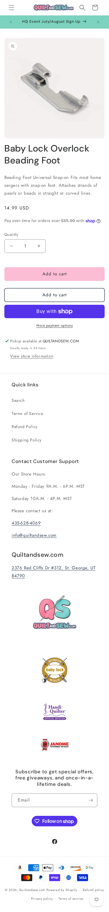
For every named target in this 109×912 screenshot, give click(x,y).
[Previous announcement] (10, 21)
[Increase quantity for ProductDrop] (38, 246)
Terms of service (70, 898)
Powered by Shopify (62, 889)
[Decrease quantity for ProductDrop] (11, 246)
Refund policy (93, 890)
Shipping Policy (27, 440)
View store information (31, 356)
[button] (11, 7)
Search (18, 400)
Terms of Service (27, 413)
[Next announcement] (98, 21)
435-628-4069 (26, 523)
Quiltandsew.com (32, 889)
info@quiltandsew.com (34, 535)
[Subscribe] (90, 800)
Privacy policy (42, 898)
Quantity (11, 234)
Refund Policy (24, 426)
